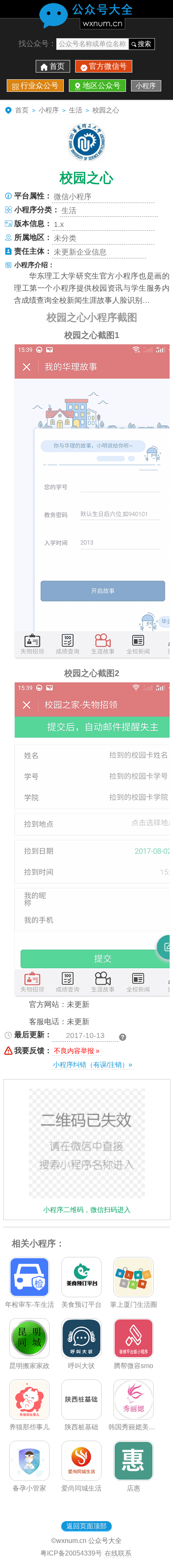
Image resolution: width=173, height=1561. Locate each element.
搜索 (144, 43)
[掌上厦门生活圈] (133, 1294)
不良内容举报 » (77, 1050)
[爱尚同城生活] (81, 1478)
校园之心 (105, 110)
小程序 (146, 85)
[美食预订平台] (81, 1294)
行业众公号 (39, 85)
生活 (75, 110)
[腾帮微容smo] (133, 1356)
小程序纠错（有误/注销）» (92, 1064)
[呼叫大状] (81, 1356)
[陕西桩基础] (81, 1417)
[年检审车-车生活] (29, 1294)
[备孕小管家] (29, 1478)
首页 (57, 66)
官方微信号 (108, 66)
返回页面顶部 (86, 1526)
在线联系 (118, 1553)
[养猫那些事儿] (29, 1417)
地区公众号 (102, 85)
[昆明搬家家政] (29, 1356)
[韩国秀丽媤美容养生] (133, 1417)
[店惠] (133, 1478)
